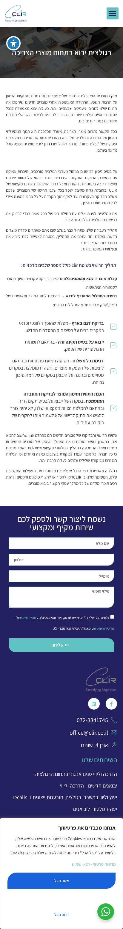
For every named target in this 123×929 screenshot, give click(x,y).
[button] (113, 13)
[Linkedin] (93, 703)
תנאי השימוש (27, 618)
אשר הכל (61, 880)
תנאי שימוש (80, 864)
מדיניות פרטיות (104, 864)
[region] (61, 873)
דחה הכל (61, 914)
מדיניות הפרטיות (103, 628)
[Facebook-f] (111, 703)
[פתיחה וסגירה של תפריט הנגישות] (13, 43)
